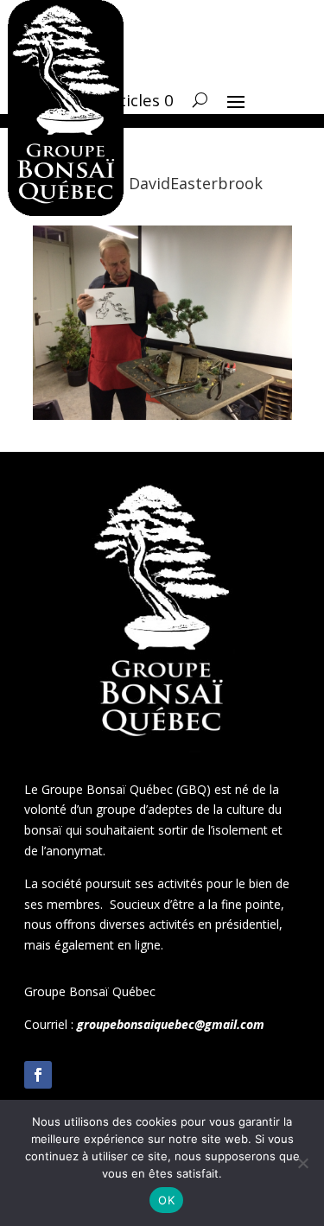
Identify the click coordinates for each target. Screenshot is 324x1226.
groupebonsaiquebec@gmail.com (170, 1024)
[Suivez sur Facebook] (38, 1075)
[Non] (302, 1163)
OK (166, 1200)
